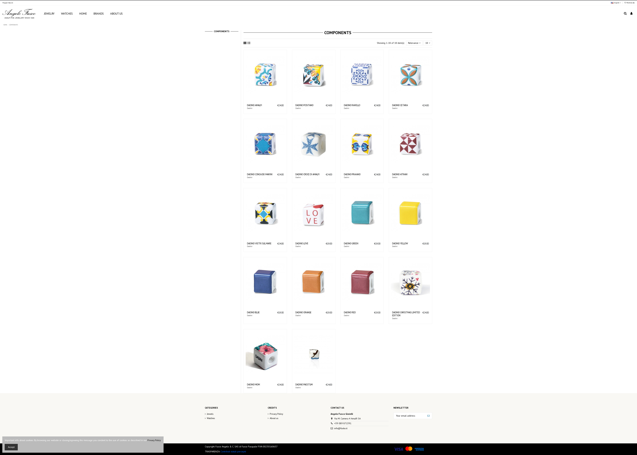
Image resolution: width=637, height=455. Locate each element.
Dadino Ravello (352, 105)
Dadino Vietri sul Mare (259, 243)
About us (274, 418)
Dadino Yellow (400, 243)
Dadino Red (350, 312)
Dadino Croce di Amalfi (307, 174)
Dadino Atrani (399, 174)
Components (221, 31)
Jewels (210, 413)
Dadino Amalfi (254, 105)
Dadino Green (351, 243)
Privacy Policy (276, 413)
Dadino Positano (304, 105)
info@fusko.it (340, 428)
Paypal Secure (7, 3)
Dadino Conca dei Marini (259, 174)
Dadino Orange (303, 312)
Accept (11, 447)
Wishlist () (630, 3)
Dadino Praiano (352, 174)
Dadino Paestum (304, 384)
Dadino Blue (253, 312)
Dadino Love (301, 243)
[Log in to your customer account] (631, 13)
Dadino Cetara (400, 105)
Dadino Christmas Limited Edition (406, 314)
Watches (211, 418)
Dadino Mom (253, 384)
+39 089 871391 (342, 423)
